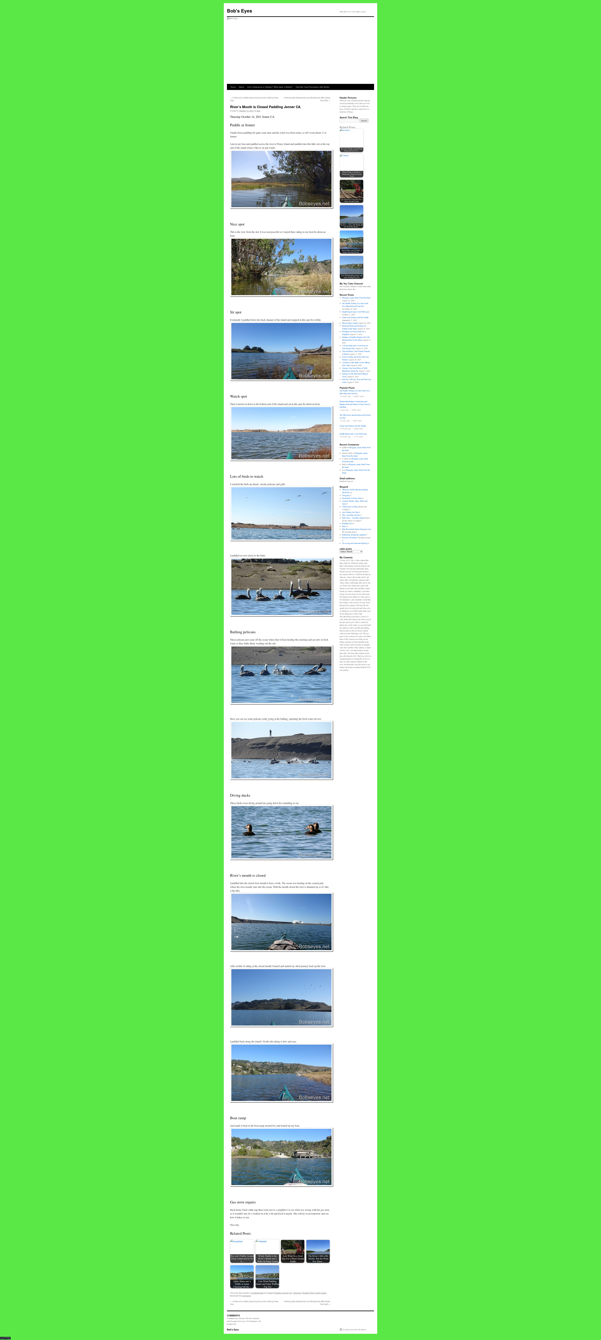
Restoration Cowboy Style (352, 498)
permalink (246, 1295)
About (241, 86)
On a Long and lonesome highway (355, 543)
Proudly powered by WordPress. (355, 1329)
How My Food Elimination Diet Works (312, 86)
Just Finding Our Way (350, 512)
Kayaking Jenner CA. (283, 1292)
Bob (258, 110)
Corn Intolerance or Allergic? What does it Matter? (270, 86)
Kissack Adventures (349, 537)
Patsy (344, 526)
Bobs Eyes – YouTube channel (353, 518)
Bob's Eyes (239, 10)
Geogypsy (346, 495)
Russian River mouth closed (314, 1292)
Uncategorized (257, 1292)
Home (233, 86)
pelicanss (297, 1292)
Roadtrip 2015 (347, 523)
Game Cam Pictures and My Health (355, 317)
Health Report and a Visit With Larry (356, 311)
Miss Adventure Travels (351, 515)
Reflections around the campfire (354, 534)
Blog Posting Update (350, 323)
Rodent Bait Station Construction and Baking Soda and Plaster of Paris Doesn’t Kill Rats (355, 404)
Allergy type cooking (350, 506)
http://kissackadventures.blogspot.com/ (356, 529)
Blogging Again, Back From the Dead (356, 297)
